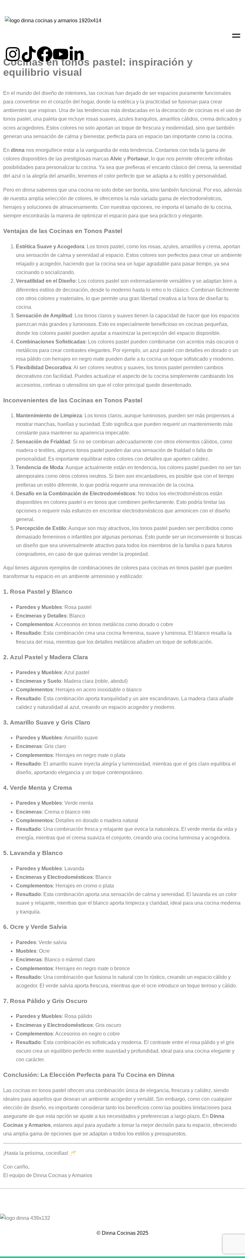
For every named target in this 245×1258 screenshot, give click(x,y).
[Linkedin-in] (77, 54)
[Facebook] (45, 54)
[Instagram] (13, 54)
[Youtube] (61, 54)
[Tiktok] (29, 54)
